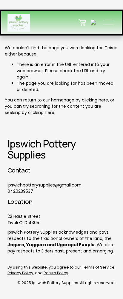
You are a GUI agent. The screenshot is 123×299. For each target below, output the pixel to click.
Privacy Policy (20, 272)
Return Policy (56, 272)
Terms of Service (98, 267)
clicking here (95, 100)
